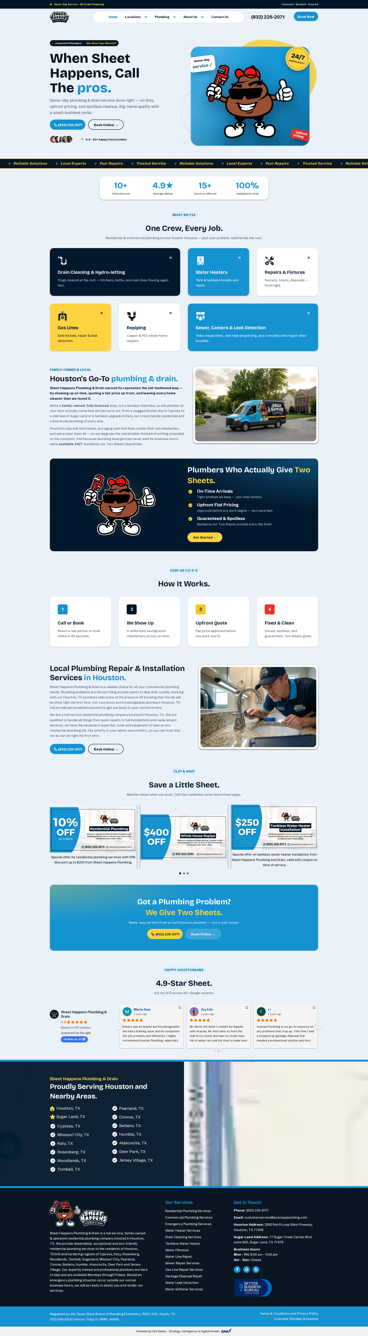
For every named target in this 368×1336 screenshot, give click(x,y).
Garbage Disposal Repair (184, 1276)
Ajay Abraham (278, 1009)
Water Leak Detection (181, 1283)
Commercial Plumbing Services (189, 1217)
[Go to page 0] (215, 1051)
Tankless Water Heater (182, 1243)
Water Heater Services (182, 1230)
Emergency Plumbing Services (188, 1224)
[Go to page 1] (218, 1051)
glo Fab (206, 1009)
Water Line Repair (178, 1256)
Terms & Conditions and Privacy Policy (289, 1313)
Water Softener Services (184, 1289)
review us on (72, 1039)
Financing (98, 4)
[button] (146, 17)
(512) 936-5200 (61, 1319)
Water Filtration (177, 1250)
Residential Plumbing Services (188, 1211)
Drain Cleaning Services (183, 1237)
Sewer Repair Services (182, 1263)
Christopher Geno (147, 1009)
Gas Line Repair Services (184, 1270)
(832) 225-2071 (267, 17)
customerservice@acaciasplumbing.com (275, 1217)
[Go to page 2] (221, 1050)
